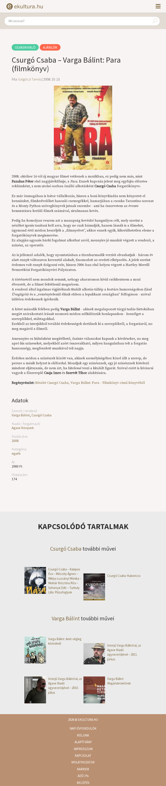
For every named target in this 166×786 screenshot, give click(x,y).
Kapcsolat (83, 756)
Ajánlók (50, 47)
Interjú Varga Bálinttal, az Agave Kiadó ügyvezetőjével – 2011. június (124, 652)
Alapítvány (83, 742)
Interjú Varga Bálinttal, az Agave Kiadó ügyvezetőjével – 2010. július (65, 686)
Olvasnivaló (25, 47)
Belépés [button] (83, 783)
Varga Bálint (21, 415)
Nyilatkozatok (83, 762)
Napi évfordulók (83, 728)
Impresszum (83, 749)
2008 (15, 441)
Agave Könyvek (23, 428)
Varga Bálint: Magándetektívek (119, 681)
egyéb (16, 453)
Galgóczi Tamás (29, 79)
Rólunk (83, 735)
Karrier (83, 769)
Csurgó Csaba (41, 415)
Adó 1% (83, 776)
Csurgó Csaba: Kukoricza (123, 576)
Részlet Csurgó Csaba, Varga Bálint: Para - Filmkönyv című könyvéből (90, 383)
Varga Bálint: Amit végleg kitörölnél (64, 641)
